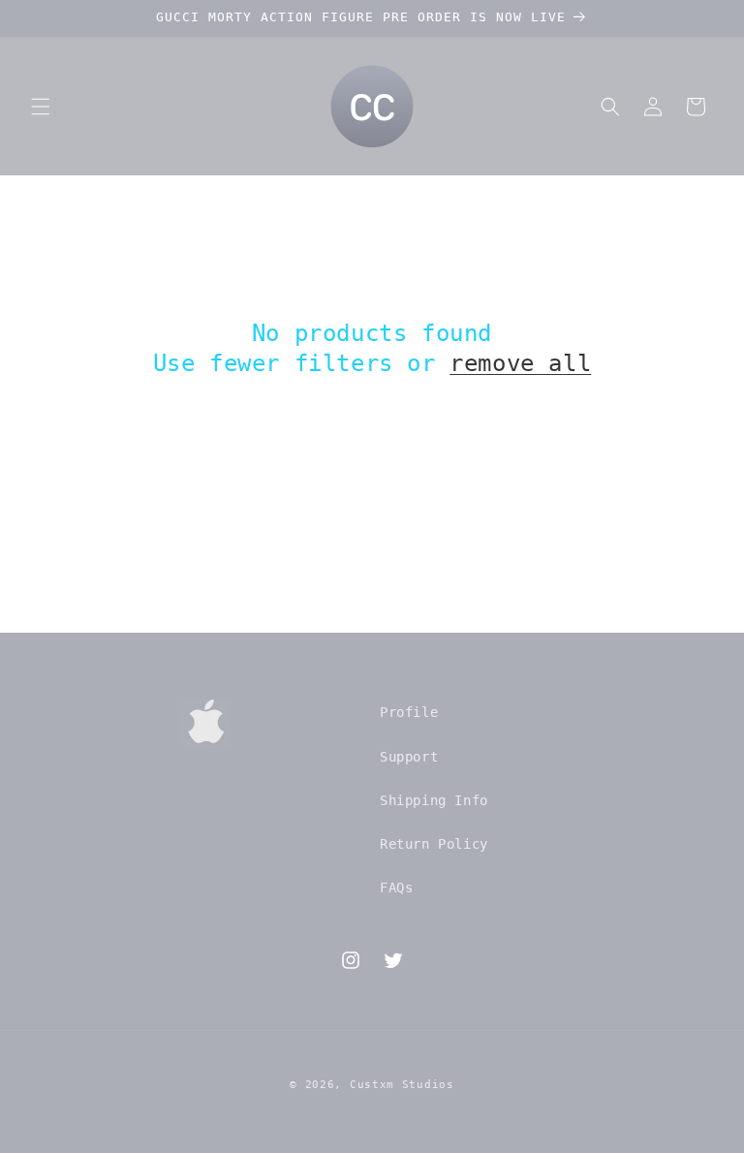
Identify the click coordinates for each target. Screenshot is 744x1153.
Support (409, 756)
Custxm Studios (402, 1084)
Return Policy (434, 844)
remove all (520, 363)
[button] (40, 106)
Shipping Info (434, 800)
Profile (409, 712)
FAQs (396, 887)
